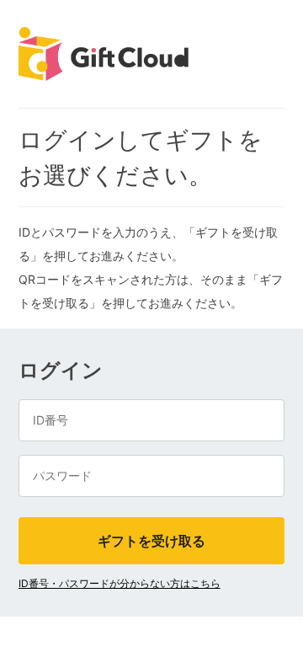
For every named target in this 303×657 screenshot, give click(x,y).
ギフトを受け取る (151, 540)
